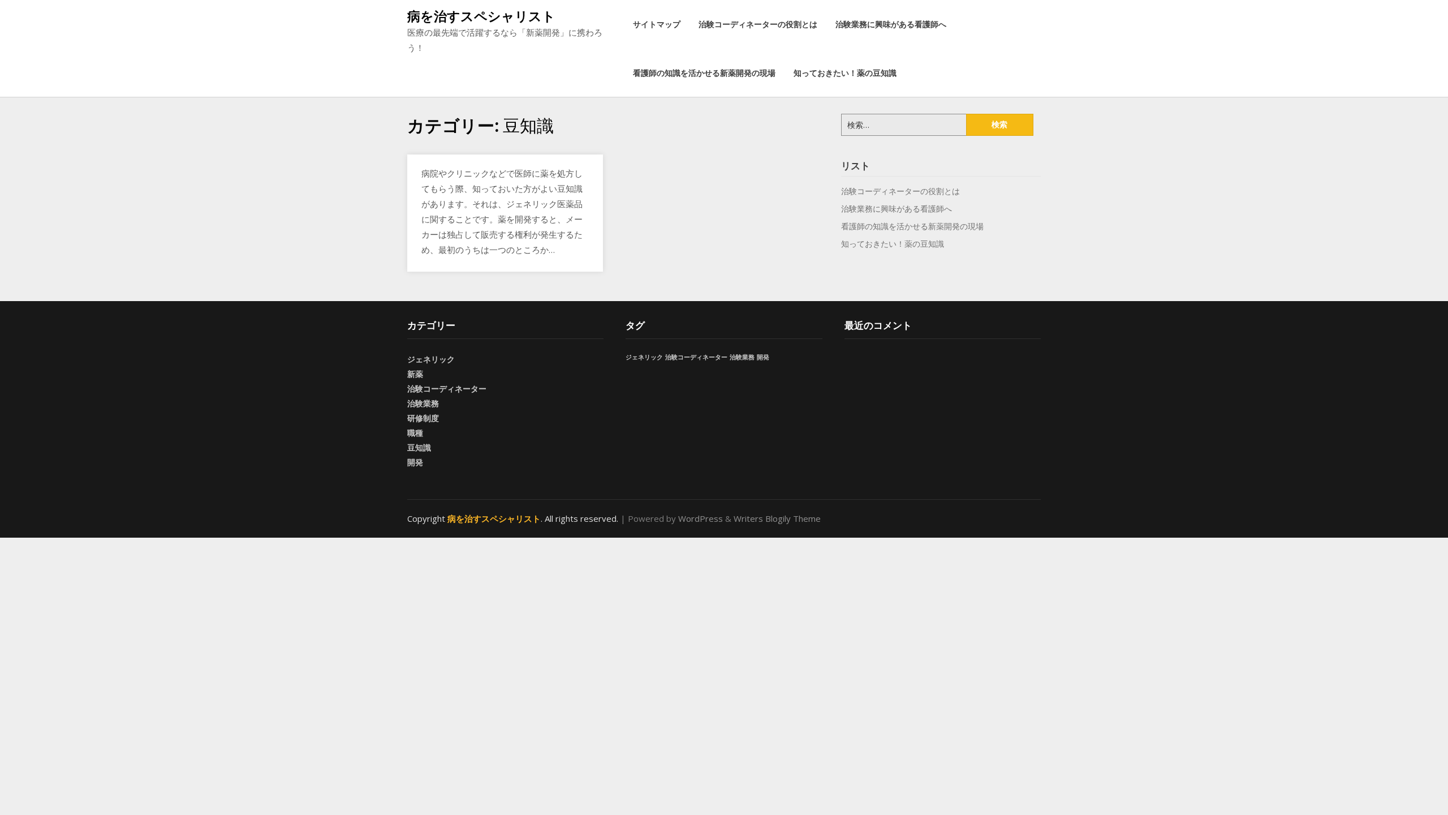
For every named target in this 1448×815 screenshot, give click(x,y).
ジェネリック (431, 359)
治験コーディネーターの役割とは (758, 24)
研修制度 (423, 418)
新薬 (415, 373)
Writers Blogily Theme (777, 518)
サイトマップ (656, 24)
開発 (415, 462)
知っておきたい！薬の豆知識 (845, 72)
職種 (415, 432)
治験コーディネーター (446, 388)
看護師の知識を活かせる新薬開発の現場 (704, 72)
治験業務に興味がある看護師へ (890, 24)
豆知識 (419, 447)
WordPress (700, 518)
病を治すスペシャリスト (481, 16)
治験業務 (423, 403)
